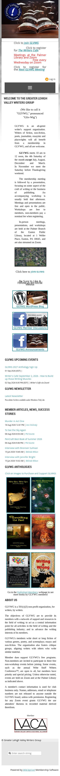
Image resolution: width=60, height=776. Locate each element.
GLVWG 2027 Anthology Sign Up (21, 366)
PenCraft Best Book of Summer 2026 (23, 439)
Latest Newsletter (14, 396)
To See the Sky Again (15, 430)
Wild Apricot (29, 769)
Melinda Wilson (32, 452)
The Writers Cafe (28, 50)
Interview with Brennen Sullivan (21, 448)
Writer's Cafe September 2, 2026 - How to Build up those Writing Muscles (29, 377)
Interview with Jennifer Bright (20, 457)
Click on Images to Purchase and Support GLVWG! (30, 473)
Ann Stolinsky (31, 425)
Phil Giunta (29, 434)
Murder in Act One (14, 421)
